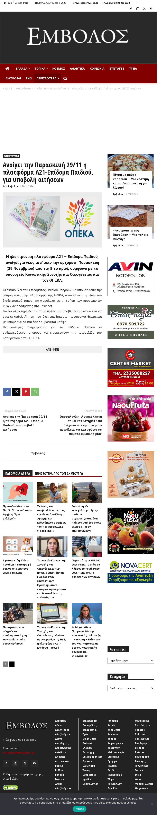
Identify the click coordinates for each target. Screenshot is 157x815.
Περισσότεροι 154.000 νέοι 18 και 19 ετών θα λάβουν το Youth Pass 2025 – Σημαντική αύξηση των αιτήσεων (86, 568)
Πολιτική (140, 734)
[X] (144, 8)
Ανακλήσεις (62, 743)
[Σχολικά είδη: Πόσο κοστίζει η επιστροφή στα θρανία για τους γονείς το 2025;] (18, 546)
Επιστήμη (88, 752)
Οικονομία (113, 757)
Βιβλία (59, 770)
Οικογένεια (23, 88)
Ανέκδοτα (60, 752)
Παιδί (111, 770)
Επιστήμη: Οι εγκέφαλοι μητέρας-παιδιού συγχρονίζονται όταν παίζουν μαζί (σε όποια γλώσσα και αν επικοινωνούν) (86, 518)
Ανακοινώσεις (63, 748)
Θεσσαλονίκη (90, 784)
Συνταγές (116, 68)
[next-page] (12, 664)
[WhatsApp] (35, 392)
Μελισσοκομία (116, 752)
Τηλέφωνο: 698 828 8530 (116, 2)
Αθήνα (58, 725)
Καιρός (112, 725)
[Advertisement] (78, 121)
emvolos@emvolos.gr (85, 2)
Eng (29, 78)
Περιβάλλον (115, 784)
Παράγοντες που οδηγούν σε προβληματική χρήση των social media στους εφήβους (16, 635)
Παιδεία (112, 766)
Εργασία (87, 761)
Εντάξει (80, 808)
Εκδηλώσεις (89, 738)
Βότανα (59, 775)
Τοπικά (39, 68)
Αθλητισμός (62, 729)
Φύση (138, 779)
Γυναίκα (59, 779)
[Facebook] (131, 8)
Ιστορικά (113, 720)
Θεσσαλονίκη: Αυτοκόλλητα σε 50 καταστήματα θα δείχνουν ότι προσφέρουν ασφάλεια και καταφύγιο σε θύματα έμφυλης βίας (81, 425)
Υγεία (133, 68)
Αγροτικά (60, 720)
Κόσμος (58, 68)
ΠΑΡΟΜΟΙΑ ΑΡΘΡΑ (17, 473)
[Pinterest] (26, 392)
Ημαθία (87, 779)
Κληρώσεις (114, 729)
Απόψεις (60, 757)
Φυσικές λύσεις (144, 784)
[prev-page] (5, 664)
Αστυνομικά (62, 761)
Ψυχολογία (141, 788)
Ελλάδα (21, 68)
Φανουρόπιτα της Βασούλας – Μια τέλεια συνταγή (130, 235)
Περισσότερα (46, 78)
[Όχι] (152, 804)
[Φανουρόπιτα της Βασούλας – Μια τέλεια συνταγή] (131, 222)
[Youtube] (151, 8)
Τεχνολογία (141, 766)
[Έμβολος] (78, 38)
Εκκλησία (88, 743)
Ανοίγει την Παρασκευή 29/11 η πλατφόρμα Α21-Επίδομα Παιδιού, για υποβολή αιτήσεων (25, 423)
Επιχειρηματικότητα (95, 757)
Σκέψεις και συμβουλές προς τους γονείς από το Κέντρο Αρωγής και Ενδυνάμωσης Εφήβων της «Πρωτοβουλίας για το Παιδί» (51, 518)
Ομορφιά (113, 761)
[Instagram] (138, 8)
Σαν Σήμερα (141, 743)
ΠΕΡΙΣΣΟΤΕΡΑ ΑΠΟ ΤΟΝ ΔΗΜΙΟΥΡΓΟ (59, 473)
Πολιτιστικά (142, 738)
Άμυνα (58, 738)
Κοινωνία (97, 68)
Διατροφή (13, 78)
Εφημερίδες (89, 775)
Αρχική (7, 88)
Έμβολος (13, 186)
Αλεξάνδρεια (62, 734)
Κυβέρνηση (114, 748)
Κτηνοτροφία (115, 743)
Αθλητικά (77, 68)
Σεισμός (139, 748)
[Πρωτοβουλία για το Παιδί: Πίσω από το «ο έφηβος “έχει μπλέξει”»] (18, 492)
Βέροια (59, 766)
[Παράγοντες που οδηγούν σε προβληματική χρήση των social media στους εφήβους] (18, 613)
